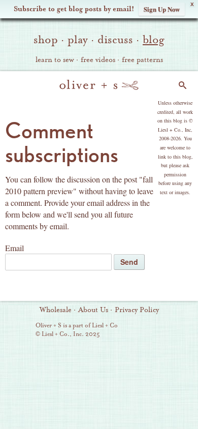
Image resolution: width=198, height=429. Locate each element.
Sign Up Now (162, 9)
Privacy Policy (137, 310)
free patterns (142, 60)
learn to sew (55, 60)
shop (46, 40)
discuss (115, 40)
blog (153, 40)
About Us (93, 310)
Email (14, 247)
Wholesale (56, 310)
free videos (98, 60)
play (78, 40)
